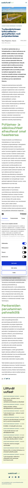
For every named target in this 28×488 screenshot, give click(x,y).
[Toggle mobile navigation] (25, 2)
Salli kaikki (14, 263)
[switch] (24, 248)
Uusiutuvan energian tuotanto (12, 26)
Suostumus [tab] (5, 218)
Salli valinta (14, 268)
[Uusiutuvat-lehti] (7, 2)
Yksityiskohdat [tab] (14, 218)
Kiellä (14, 272)
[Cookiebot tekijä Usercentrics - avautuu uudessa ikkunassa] (20, 214)
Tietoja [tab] (23, 218)
